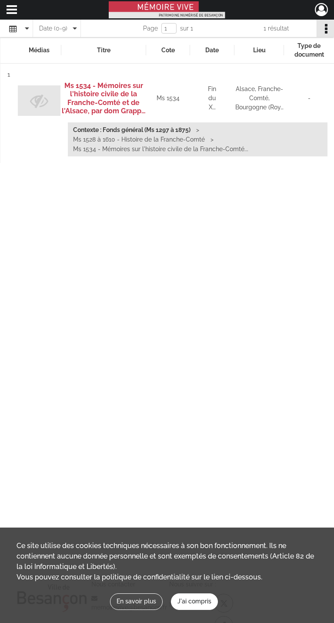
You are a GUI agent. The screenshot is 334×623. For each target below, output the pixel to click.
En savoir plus (136, 601)
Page (150, 28)
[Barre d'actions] (325, 28)
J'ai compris (194, 601)
